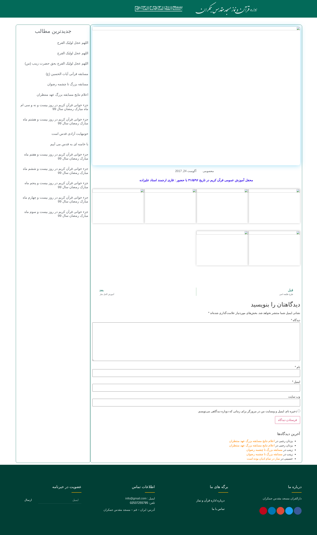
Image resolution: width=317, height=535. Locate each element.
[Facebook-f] (298, 511)
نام (297, 367)
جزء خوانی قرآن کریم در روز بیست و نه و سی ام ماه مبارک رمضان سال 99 (54, 107)
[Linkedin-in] (272, 511)
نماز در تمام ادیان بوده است (263, 458)
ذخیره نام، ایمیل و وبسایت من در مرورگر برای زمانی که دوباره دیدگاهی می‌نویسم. (247, 411)
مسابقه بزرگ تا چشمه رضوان (264, 449)
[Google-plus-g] (280, 511)
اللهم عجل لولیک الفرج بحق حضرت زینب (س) (56, 63)
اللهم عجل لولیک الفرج (72, 43)
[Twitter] (289, 511)
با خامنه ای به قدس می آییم (69, 144)
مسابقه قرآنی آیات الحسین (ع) (67, 74)
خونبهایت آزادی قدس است (70, 134)
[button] (89, 9)
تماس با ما (218, 508)
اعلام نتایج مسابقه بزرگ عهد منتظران (252, 441)
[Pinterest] (263, 511)
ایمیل (296, 381)
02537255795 (139, 502)
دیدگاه (295, 320)
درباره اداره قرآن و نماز (210, 500)
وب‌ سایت (294, 396)
